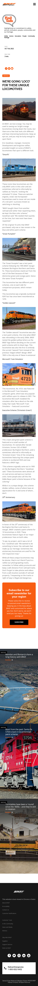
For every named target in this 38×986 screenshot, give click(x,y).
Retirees (4, 931)
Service (11, 36)
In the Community (7, 924)
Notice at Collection (16, 980)
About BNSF (6, 903)
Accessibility (5, 906)
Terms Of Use (6, 980)
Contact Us (5, 910)
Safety (6, 36)
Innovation (18, 36)
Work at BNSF (6, 948)
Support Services (7, 944)
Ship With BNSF (7, 937)
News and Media (7, 927)
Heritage (6, 37)
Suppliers (5, 941)
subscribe (19, 622)
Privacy (25, 980)
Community (31, 36)
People (24, 36)
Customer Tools (7, 920)
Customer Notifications (9, 913)
